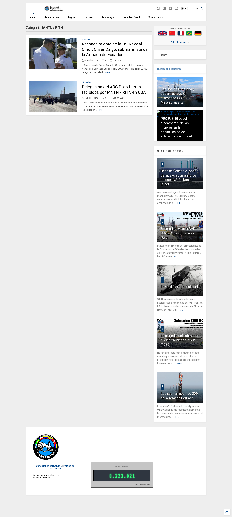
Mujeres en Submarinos (169, 68)
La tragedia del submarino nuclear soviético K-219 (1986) (180, 340)
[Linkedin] (164, 8)
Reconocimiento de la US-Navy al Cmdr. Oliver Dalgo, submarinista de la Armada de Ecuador (115, 49)
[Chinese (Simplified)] (172, 33)
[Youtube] (176, 8)
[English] (162, 33)
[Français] (180, 33)
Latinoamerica (50, 17)
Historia (88, 17)
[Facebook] (158, 8)
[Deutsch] (198, 33)
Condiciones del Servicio (49, 466)
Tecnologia (108, 17)
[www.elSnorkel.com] (55, 9)
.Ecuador (86, 39)
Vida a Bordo (155, 17)
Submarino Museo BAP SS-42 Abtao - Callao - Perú (178, 233)
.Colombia (86, 82)
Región (71, 17)
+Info (107, 72)
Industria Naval (131, 17)
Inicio (32, 17)
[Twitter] (170, 8)
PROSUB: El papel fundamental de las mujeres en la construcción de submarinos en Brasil (176, 127)
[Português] (189, 33)
